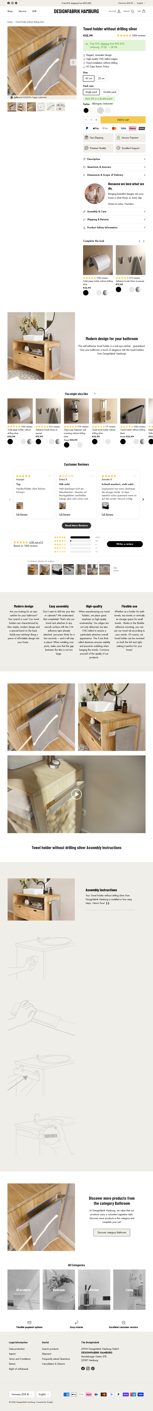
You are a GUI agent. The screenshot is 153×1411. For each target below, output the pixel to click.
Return (12, 1364)
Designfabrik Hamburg (25, 1402)
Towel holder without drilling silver (30, 21)
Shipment (46, 1354)
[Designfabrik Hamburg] (76, 11)
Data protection (17, 1349)
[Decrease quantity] (85, 120)
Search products (50, 1349)
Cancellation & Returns (53, 1364)
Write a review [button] (124, 544)
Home (10, 21)
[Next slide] (143, 499)
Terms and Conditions (20, 1359)
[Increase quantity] (96, 120)
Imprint (12, 1354)
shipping (105, 43)
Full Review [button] (21, 514)
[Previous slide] (9, 499)
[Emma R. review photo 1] (62, 505)
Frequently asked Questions (56, 1359)
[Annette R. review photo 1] (105, 505)
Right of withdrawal (18, 1369)
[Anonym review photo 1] (19, 505)
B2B (34, 11)
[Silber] (99, 292)
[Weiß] (92, 292)
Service (22, 11)
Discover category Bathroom (111, 1232)
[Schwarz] (85, 292)
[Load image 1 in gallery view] (41, 60)
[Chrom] (105, 292)
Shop (10, 11)
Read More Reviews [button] (76, 525)
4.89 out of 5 (36, 542)
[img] (23, 476)
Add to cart (123, 119)
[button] (124, 35)
